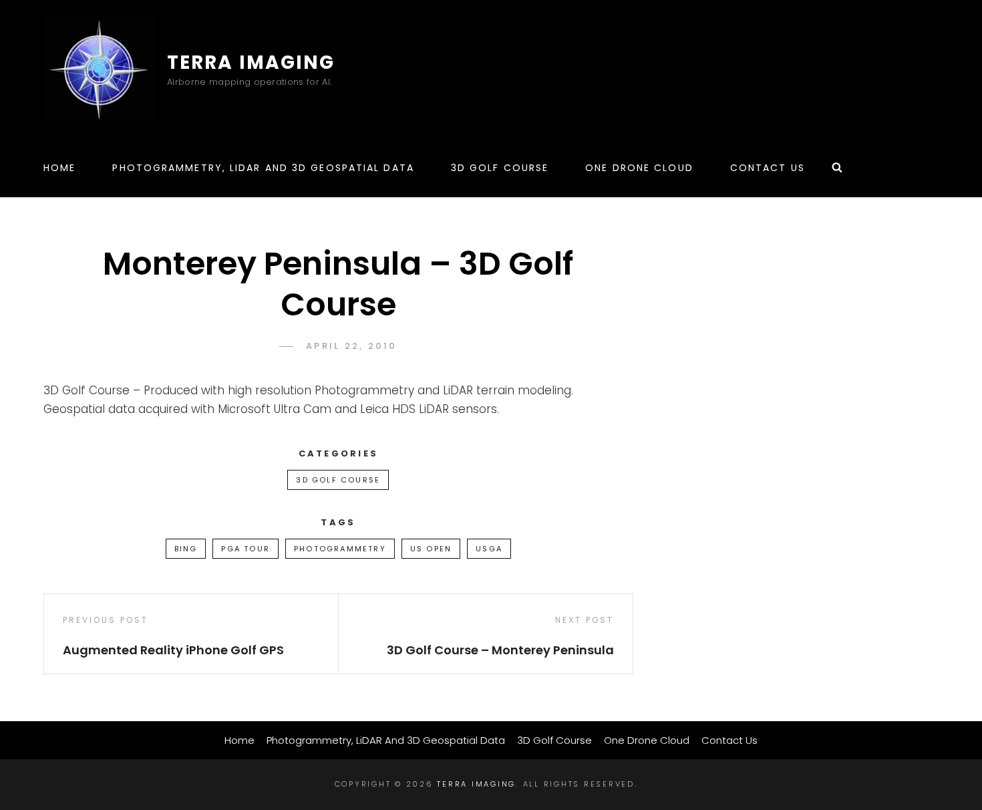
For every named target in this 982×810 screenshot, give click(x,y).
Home (59, 167)
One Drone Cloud (639, 167)
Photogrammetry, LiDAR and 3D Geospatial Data (263, 167)
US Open (431, 548)
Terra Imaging (251, 62)
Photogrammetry (340, 548)
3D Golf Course (499, 167)
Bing (186, 548)
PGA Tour (245, 548)
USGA (489, 548)
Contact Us (767, 167)
